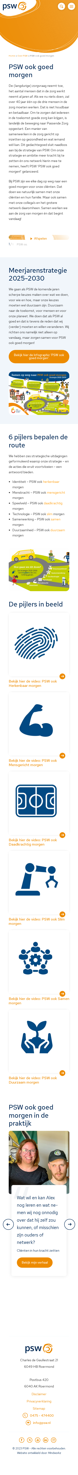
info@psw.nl (42, 1423)
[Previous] (8, 1224)
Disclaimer (39, 1394)
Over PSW (22, 55)
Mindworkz (54, 1453)
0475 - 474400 (42, 1415)
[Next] (69, 1224)
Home (12, 55)
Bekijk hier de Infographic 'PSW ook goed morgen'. (39, 356)
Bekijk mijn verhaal (35, 1262)
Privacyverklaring (39, 1401)
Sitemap (39, 1408)
